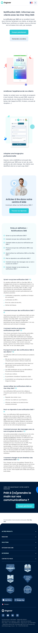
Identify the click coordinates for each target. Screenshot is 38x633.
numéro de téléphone (10, 437)
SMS (5, 419)
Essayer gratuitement (19, 32)
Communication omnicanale (19, 520)
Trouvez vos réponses (19, 211)
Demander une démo (19, 39)
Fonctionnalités (7, 520)
